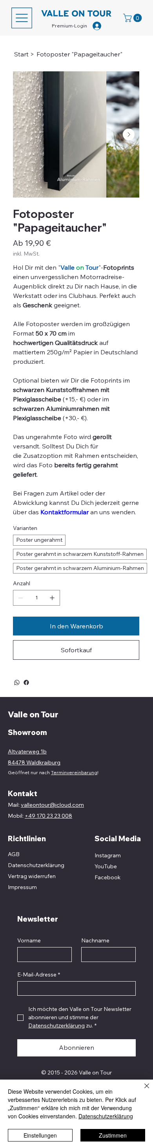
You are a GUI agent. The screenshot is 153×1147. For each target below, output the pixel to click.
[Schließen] (142, 1090)
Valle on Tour (33, 714)
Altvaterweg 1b (27, 751)
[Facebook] (26, 682)
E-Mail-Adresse (38, 974)
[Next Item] (129, 134)
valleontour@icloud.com (52, 804)
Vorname (29, 940)
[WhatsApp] (17, 682)
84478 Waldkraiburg (34, 762)
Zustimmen (113, 1135)
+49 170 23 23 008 (48, 815)
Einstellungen (40, 1135)
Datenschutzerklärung (105, 1116)
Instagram (108, 855)
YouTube (106, 866)
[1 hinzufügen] (52, 598)
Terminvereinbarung (74, 772)
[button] (133, 18)
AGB (14, 854)
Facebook (107, 877)
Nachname (95, 940)
